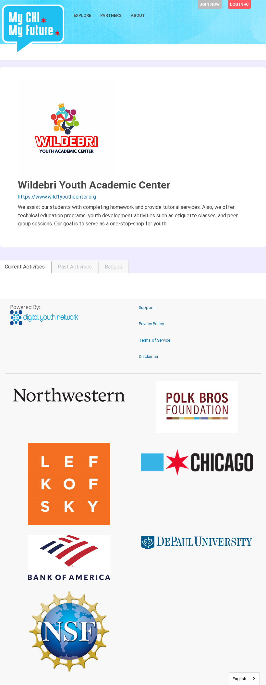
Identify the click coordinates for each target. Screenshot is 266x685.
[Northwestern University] (69, 395)
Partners (111, 15)
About (138, 15)
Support (146, 307)
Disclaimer (148, 356)
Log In (237, 4)
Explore (82, 15)
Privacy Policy (151, 323)
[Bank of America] (69, 557)
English (239, 678)
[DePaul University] (197, 542)
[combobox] (244, 678)
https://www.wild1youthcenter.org (57, 197)
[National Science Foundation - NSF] (69, 631)
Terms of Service (154, 340)
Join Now (210, 4)
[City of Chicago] (197, 462)
